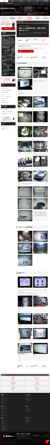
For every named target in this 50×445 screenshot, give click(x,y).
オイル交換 (4, 100)
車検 (2, 409)
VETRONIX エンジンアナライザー (7, 113)
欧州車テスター (36, 40)
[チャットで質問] (47, 442)
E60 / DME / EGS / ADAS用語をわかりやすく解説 (6, 118)
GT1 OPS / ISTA (28, 409)
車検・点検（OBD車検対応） (7, 90)
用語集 (3, 422)
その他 (3, 403)
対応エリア (2, 443)
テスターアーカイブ (44, 40)
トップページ (4, 18)
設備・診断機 (29, 18)
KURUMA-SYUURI (9, 8)
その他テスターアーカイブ (44, 58)
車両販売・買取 (4, 102)
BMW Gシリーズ (28, 399)
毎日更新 (12, 378)
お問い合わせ (45, 18)
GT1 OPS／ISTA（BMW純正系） (7, 111)
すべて (4, 1)
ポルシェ (29, 1)
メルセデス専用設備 (28, 40)
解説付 (13, 389)
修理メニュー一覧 (4, 415)
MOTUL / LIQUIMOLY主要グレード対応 (6, 80)
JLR (37, 1)
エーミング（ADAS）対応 (6, 96)
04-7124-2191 (6, 24)
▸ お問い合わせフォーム (8, 28)
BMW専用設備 (19, 40)
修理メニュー (20, 18)
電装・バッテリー (4, 412)
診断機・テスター (5, 128)
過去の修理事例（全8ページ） (7, 126)
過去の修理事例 (4, 428)
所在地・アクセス (37, 384)
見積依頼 (37, 389)
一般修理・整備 (4, 88)
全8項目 (37, 378)
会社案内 (37, 18)
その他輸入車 (46, 1)
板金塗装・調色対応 (5, 92)
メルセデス (21, 1)
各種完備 (13, 384)
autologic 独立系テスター (6, 109)
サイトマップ (43, 3)
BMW (12, 1)
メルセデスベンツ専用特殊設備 (29, 57)
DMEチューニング (5, 98)
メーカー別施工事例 (4, 442)
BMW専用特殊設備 (19, 58)
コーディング (4, 94)
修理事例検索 (12, 18)
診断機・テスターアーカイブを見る (26, 51)
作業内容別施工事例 (11, 442)
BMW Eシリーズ (28, 396)
